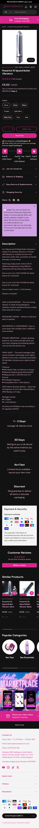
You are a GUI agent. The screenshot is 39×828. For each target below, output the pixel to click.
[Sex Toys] (9, 647)
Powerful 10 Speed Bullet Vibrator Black (26, 604)
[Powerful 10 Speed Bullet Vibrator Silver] (9, 588)
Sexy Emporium (7, 67)
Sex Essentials (27, 657)
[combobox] (19, 12)
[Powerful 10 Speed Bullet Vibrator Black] (27, 588)
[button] (30, 6)
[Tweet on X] (9, 200)
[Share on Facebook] (14, 200)
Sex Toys (10, 657)
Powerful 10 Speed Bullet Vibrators (18, 26)
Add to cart (26, 129)
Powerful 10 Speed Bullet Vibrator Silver (8, 604)
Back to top (19, 725)
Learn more (28, 2)
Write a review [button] (19, 565)
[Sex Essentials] (27, 647)
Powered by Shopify (23, 823)
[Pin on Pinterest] (18, 200)
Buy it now (20, 136)
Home (4, 26)
